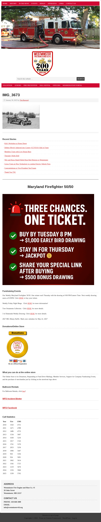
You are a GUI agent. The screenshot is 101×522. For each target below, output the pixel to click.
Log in (74, 518)
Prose (41, 518)
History (13, 3)
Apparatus (52, 3)
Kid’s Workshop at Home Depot (15, 143)
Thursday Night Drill (11, 156)
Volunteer (7, 85)
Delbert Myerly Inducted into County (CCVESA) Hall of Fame (26, 148)
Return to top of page (50, 515)
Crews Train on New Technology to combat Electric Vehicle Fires (27, 164)
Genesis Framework (53, 518)
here (23, 391)
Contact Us (71, 3)
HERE (21, 298)
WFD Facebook (9, 408)
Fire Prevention (30, 85)
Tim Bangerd (24, 100)
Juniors (18, 85)
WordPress (66, 518)
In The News (24, 3)
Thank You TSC (10, 172)
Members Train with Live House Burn (17, 152)
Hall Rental (45, 85)
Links (61, 3)
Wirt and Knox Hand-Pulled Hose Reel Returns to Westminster (26, 160)
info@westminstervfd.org (13, 507)
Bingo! (42, 3)
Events (34, 3)
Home (5, 3)
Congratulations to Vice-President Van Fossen (20, 168)
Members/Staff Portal (72, 85)
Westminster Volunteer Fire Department (29, 28)
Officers (56, 85)
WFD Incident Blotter (12, 399)
